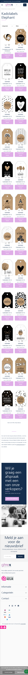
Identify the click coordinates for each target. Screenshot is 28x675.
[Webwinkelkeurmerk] (7, 578)
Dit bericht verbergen (8, 672)
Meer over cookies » (20, 672)
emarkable (23, 624)
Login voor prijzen (7, 56)
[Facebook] (9, 606)
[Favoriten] (9, 44)
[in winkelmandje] (5, 44)
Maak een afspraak (12, 498)
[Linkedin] (18, 606)
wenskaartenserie (20, 444)
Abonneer (20, 556)
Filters (17, 26)
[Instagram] (12, 606)
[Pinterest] (15, 606)
